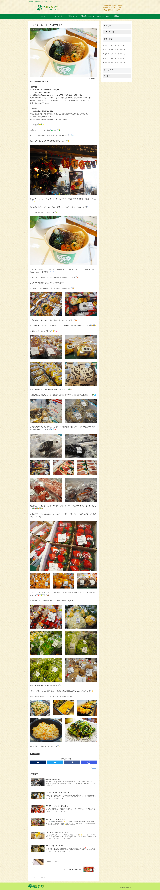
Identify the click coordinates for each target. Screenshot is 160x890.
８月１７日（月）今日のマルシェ (114, 58)
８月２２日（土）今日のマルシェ (114, 45)
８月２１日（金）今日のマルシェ (114, 49)
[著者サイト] (38, 762)
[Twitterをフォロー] (55, 762)
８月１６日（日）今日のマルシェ (114, 62)
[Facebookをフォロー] (72, 762)
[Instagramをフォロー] (89, 762)
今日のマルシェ (35, 753)
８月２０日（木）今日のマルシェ (114, 54)
